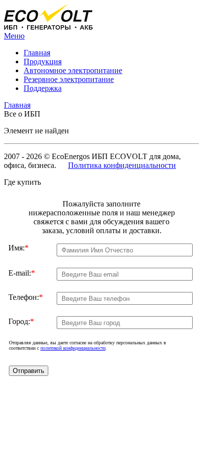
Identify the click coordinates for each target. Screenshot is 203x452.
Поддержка (43, 88)
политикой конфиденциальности (72, 348)
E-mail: (21, 273)
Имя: (18, 248)
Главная (37, 52)
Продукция (43, 61)
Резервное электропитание (69, 79)
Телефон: (25, 297)
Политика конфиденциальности (122, 165)
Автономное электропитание (73, 70)
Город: (21, 321)
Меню (14, 36)
